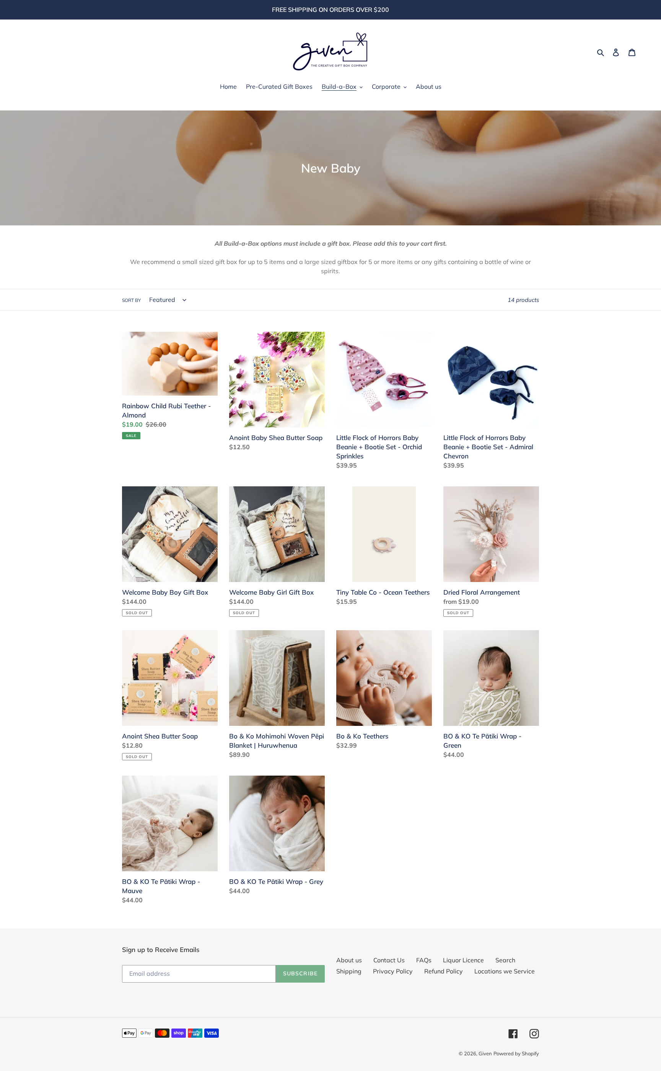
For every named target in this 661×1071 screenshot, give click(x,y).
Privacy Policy (393, 971)
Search (505, 960)
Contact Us (389, 960)
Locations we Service (504, 971)
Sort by (131, 300)
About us (349, 960)
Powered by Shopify (516, 1053)
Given (485, 1053)
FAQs (423, 960)
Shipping (348, 971)
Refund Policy (443, 971)
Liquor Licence (463, 960)
